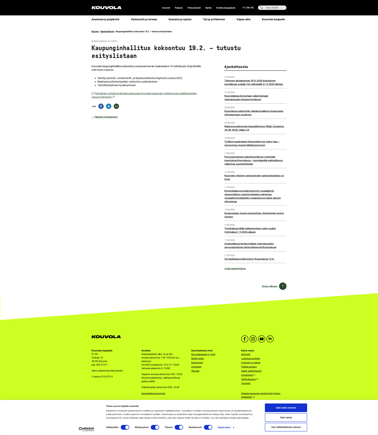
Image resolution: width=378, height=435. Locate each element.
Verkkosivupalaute (225, 8)
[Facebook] (101, 106)
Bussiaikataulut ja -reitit (203, 354)
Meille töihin (197, 358)
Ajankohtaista (107, 31)
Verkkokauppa (248, 379)
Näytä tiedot (224, 427)
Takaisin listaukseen (106, 116)
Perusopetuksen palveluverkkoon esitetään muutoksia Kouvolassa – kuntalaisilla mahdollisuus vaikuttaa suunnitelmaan (253, 160)
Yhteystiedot (194, 8)
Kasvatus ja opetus (180, 19)
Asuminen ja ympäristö (105, 19)
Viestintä (245, 383)
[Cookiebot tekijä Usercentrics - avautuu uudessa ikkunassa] (86, 429)
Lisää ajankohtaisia (235, 268)
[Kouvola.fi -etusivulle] (107, 336)
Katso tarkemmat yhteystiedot (107, 370)
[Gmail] (116, 106)
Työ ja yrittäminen (214, 19)
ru (252, 7)
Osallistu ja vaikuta (250, 362)
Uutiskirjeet (247, 375)
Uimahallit (196, 366)
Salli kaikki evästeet (286, 407)
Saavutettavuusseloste (153, 393)
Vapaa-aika (243, 19)
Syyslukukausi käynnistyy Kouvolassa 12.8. (249, 258)
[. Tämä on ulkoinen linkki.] (108, 106)
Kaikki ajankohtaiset (251, 371)
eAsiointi (245, 354)
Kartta (208, 8)
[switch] (155, 427)
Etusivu (95, 31)
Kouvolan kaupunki (273, 19)
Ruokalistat (197, 362)
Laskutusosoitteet (250, 358)
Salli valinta (286, 417)
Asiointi (166, 8)
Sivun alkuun (269, 286)
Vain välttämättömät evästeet (286, 427)
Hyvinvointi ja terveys (144, 19)
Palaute (179, 8)
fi (244, 7)
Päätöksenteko (249, 366)
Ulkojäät (195, 371)
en (247, 7)
